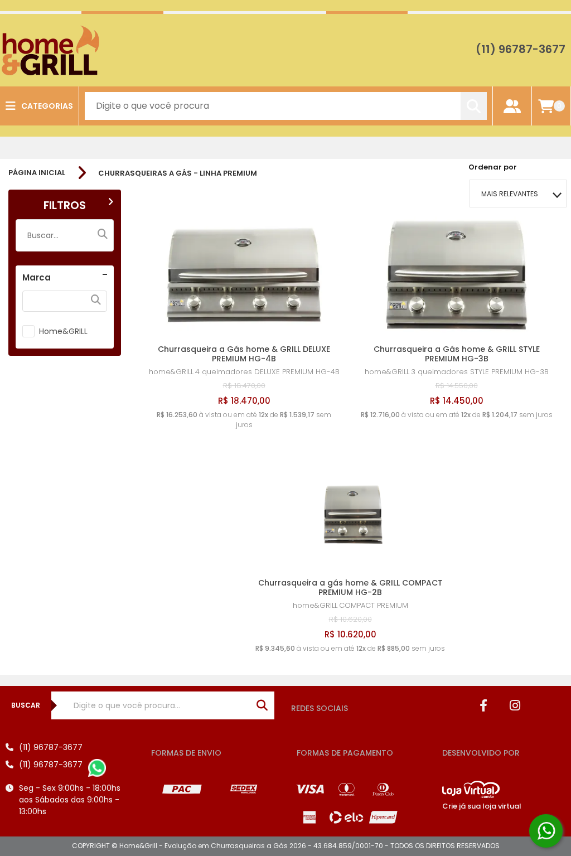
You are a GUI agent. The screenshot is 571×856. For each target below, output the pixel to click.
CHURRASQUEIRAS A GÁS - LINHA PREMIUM (177, 173)
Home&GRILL (63, 331)
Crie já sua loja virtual (481, 806)
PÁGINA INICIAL (36, 173)
